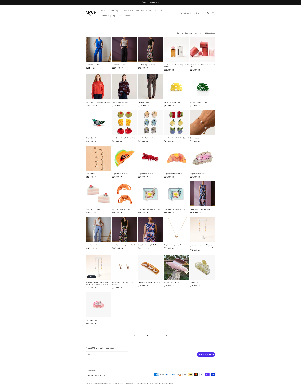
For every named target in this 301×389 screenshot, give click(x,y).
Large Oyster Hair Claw (198, 174)
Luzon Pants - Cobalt (93, 65)
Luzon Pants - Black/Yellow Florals (123, 245)
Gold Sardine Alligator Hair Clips (149, 209)
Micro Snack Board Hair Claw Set (123, 138)
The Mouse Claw (91, 320)
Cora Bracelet (194, 138)
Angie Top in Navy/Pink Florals (148, 245)
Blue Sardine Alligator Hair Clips (175, 209)
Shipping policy (153, 383)
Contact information (167, 383)
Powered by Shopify (106, 383)
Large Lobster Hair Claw (146, 174)
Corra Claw (194, 282)
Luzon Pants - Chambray (94, 245)
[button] (115, 10)
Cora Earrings (90, 174)
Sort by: (180, 33)
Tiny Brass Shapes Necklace (173, 245)
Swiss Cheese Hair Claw (172, 102)
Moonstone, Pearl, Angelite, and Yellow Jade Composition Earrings (201, 246)
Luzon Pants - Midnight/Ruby (200, 209)
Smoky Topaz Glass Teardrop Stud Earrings (124, 283)
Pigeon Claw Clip (91, 138)
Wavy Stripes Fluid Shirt (120, 102)
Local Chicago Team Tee (146, 65)
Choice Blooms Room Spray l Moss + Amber (176, 66)
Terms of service (141, 383)
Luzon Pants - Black (118, 65)
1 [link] (134, 335)
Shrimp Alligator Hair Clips (121, 209)
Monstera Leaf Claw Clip (198, 102)
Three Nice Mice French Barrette (149, 282)
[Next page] (166, 335)
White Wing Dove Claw (171, 282)
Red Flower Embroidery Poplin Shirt (98, 102)
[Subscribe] (125, 354)
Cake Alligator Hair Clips (94, 209)
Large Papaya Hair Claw (120, 174)
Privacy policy (130, 383)
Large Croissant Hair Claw (173, 174)
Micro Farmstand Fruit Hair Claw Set (176, 138)
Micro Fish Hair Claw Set (146, 138)
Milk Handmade (95, 383)
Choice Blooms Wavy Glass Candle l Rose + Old (202, 66)
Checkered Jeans (143, 102)
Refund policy (119, 383)
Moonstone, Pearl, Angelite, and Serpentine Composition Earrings (97, 283)
